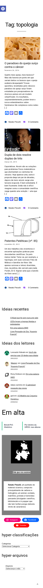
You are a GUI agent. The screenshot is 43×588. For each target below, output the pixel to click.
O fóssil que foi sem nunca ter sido (24, 318)
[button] (3, 9)
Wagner (14, 363)
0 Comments (30, 122)
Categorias (6, 544)
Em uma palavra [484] (19, 328)
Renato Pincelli (14, 122)
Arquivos (9, 566)
